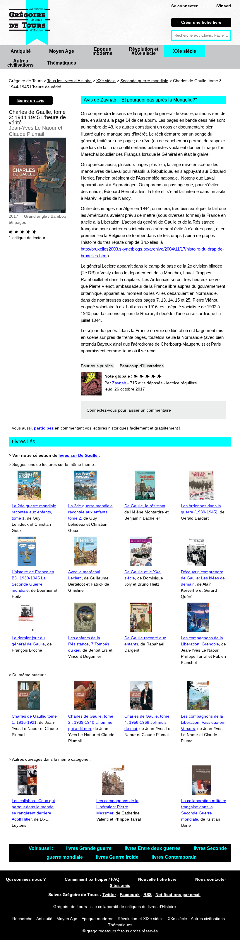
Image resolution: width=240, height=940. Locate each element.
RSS (147, 894)
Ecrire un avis (30, 100)
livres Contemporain (174, 857)
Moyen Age (61, 51)
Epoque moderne (102, 51)
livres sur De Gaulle (79, 455)
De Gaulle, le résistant (144, 505)
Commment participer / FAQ (92, 879)
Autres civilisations (20, 62)
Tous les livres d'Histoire (69, 80)
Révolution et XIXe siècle (143, 51)
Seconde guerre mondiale (144, 80)
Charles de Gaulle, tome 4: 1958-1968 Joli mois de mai (146, 722)
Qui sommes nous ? (26, 879)
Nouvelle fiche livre (157, 879)
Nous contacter (210, 879)
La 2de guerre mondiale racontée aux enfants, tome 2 (90, 511)
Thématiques (61, 62)
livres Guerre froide (118, 857)
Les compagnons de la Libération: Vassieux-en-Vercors (203, 722)
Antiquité (21, 51)
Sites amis (120, 885)
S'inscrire (225, 6)
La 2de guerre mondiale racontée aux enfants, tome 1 (34, 511)
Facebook (130, 894)
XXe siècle (184, 51)
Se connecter (184, 6)
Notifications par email (177, 894)
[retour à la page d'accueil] (29, 22)
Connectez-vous (102, 410)
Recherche (22, 918)
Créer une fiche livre (201, 22)
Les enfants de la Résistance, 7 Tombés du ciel (88, 643)
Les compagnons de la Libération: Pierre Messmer (117, 806)
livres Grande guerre (89, 848)
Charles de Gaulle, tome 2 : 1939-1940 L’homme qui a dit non (90, 722)
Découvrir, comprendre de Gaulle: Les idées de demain (203, 577)
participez (44, 428)
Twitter (109, 894)
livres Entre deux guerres (153, 848)
